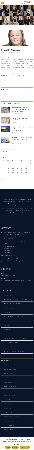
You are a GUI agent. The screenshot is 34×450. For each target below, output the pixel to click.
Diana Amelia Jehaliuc (9, 395)
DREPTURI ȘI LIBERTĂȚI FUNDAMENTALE (15, 351)
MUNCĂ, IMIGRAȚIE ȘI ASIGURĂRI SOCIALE (15, 338)
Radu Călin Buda (8, 434)
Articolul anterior (7, 81)
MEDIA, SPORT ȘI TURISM (10, 342)
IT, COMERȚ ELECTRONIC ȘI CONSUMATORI (16, 334)
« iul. (2, 179)
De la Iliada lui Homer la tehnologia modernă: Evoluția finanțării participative (22, 139)
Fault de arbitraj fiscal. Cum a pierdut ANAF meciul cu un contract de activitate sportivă (22, 128)
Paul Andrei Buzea (8, 399)
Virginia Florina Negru (9, 369)
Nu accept (15, 447)
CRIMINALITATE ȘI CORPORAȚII (12, 304)
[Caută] (30, 94)
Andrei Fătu (6, 404)
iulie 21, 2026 (17, 143)
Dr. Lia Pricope (7, 373)
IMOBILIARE (6, 312)
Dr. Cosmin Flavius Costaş (10, 365)
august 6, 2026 (17, 122)
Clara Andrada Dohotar (10, 386)
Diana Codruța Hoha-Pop (10, 421)
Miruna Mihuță (7, 412)
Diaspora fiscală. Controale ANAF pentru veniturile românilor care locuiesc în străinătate (21, 109)
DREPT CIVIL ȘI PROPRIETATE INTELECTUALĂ (16, 321)
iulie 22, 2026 (17, 133)
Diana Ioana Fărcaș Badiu (10, 391)
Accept (8, 447)
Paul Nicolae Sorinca (9, 382)
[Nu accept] (32, 443)
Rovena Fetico (7, 408)
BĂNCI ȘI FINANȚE (8, 308)
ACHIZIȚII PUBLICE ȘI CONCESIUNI (13, 316)
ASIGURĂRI (6, 325)
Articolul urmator (26, 81)
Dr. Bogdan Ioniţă (8, 429)
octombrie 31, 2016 (8, 53)
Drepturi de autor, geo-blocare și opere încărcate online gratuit (21, 119)
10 (3, 168)
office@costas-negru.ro (10, 255)
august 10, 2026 (17, 113)
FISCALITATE (7, 295)
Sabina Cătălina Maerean (10, 416)
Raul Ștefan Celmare (9, 425)
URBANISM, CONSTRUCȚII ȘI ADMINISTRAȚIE (16, 299)
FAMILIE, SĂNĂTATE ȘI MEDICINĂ (12, 347)
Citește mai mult (24, 447)
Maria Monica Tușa (8, 378)
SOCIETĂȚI (6, 329)
